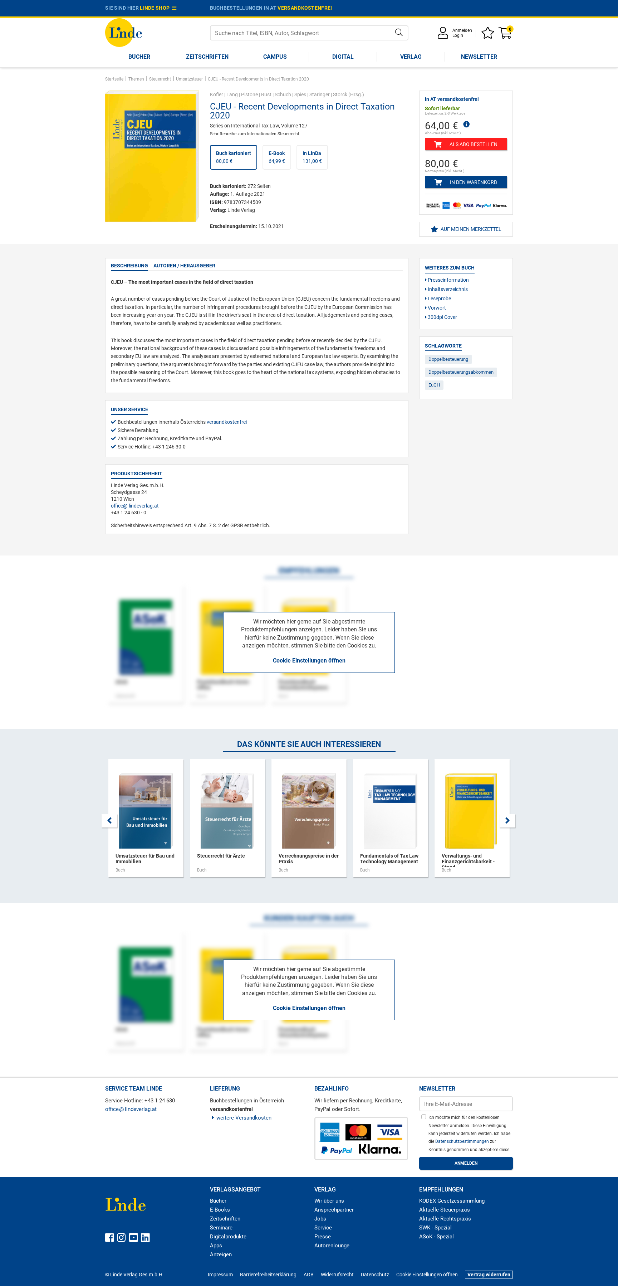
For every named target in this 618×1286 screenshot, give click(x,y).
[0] (506, 35)
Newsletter (479, 56)
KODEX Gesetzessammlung (452, 1201)
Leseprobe (439, 298)
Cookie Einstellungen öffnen (309, 660)
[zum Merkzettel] (489, 35)
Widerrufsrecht (337, 1274)
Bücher (139, 56)
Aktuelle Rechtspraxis (445, 1218)
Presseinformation (448, 280)
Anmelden (462, 30)
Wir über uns (329, 1201)
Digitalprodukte (228, 1236)
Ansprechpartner (334, 1210)
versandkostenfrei (305, 8)
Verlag (411, 56)
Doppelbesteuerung (448, 359)
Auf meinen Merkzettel (470, 229)
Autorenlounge (331, 1245)
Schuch (283, 94)
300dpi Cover (442, 317)
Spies (300, 94)
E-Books (220, 1210)
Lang (232, 94)
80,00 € (233, 157)
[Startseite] (123, 32)
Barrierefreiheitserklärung (268, 1274)
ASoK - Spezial (436, 1236)
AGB (309, 1274)
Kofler (216, 94)
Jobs (320, 1218)
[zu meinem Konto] (444, 35)
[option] (146, 821)
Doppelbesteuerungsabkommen (461, 372)
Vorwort (436, 308)
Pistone (249, 94)
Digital (343, 56)
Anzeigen (221, 1254)
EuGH (434, 385)
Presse (322, 1236)
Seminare (221, 1227)
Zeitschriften (207, 56)
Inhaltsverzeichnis (447, 289)
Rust (266, 94)
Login (457, 35)
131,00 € (312, 157)
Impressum (220, 1274)
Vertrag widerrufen (488, 1274)
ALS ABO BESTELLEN (472, 144)
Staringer (319, 94)
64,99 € (277, 157)
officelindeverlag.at (135, 506)
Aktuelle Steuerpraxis (444, 1210)
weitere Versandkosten (243, 1118)
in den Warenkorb (473, 182)
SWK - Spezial (435, 1227)
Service (323, 1227)
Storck (340, 94)
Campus (275, 56)
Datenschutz (375, 1274)
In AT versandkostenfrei (452, 99)
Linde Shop (156, 8)
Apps (216, 1245)
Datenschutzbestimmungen (462, 1141)
